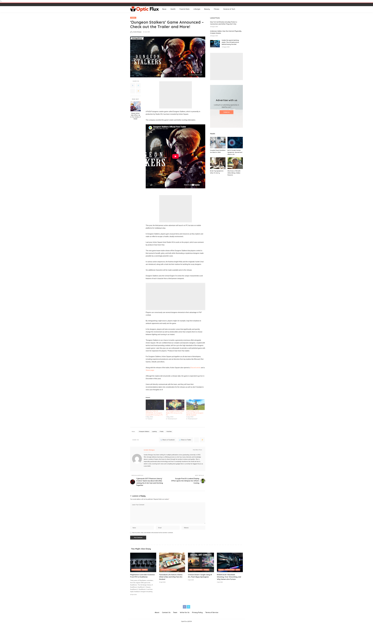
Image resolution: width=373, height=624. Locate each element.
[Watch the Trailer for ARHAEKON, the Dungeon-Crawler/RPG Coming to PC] (155, 405)
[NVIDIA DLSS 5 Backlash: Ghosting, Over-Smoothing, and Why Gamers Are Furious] (230, 562)
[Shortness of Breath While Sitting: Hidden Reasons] (235, 163)
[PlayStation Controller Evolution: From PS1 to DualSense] (143, 562)
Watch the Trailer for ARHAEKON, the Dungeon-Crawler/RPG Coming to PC (154, 413)
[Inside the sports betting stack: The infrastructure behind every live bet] (215, 43)
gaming (155, 431)
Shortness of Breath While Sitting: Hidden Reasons (233, 173)
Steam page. (150, 370)
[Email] (138, 91)
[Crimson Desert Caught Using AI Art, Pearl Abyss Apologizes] (201, 562)
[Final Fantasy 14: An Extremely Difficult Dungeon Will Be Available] (195, 405)
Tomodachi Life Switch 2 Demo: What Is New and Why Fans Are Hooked (171, 577)
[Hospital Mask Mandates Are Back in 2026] (217, 142)
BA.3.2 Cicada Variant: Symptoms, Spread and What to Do (234, 152)
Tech (237, 569)
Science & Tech (230, 569)
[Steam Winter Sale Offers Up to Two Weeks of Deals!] (135, 106)
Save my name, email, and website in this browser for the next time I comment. (152, 532)
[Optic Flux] (144, 9)
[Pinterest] (132, 91)
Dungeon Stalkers (144, 431)
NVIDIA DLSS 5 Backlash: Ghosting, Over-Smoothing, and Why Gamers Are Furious (229, 577)
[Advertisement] (175, 94)
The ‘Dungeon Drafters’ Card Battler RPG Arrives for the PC (175, 413)
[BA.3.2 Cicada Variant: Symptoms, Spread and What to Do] (235, 142)
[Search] (241, 9)
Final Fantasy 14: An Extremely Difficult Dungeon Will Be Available (194, 413)
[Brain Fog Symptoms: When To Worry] (217, 163)
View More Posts (197, 450)
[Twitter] (138, 85)
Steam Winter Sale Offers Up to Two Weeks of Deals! (135, 116)
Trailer (161, 431)
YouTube (169, 431)
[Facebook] (132, 85)
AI (190, 569)
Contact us (227, 112)
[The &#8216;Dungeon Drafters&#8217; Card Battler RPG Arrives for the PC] (175, 405)
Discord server (195, 367)
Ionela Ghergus (137, 31)
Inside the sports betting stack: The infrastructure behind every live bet (230, 42)
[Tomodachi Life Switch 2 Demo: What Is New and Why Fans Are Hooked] (172, 562)
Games (133, 17)
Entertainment (136, 569)
